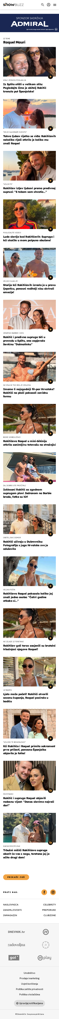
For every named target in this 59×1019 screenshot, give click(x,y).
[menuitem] (48, 5)
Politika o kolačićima (29, 994)
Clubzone (50, 915)
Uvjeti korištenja (29, 983)
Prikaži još (16, 877)
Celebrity (49, 904)
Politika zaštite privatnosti (29, 989)
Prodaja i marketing (29, 978)
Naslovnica (10, 904)
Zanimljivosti (12, 910)
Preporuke (49, 910)
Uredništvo (29, 973)
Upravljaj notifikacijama (31, 1003)
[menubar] (48, 5)
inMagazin (10, 915)
